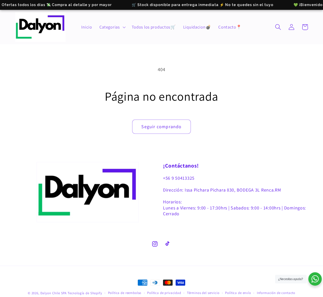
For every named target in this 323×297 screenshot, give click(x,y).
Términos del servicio (203, 293)
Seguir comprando (161, 126)
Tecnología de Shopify (85, 293)
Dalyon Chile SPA (53, 293)
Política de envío (238, 293)
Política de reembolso (125, 293)
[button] (112, 27)
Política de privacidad (164, 293)
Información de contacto (276, 293)
